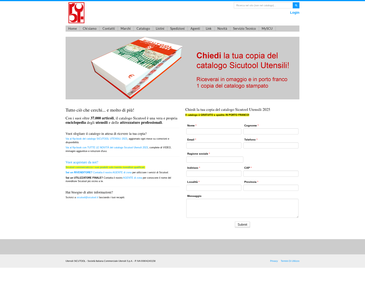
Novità (222, 28)
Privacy (274, 261)
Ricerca (296, 5)
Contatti (108, 28)
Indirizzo (192, 167)
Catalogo (143, 28)
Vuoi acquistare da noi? (82, 162)
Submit (242, 224)
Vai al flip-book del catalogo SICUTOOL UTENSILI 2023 (96, 138)
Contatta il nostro (89, 172)
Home (72, 28)
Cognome (250, 125)
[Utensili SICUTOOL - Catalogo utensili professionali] (76, 12)
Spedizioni (177, 28)
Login (294, 12)
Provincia (250, 181)
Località (192, 181)
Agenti (195, 28)
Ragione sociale (197, 153)
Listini (160, 28)
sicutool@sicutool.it (87, 197)
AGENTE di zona (122, 172)
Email (190, 139)
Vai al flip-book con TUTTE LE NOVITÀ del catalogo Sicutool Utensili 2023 (107, 147)
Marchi (126, 28)
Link (209, 28)
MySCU (267, 28)
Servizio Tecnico (244, 28)
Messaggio (194, 195)
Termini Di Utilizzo (290, 261)
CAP (247, 167)
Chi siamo (90, 28)
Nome (191, 125)
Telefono (250, 139)
